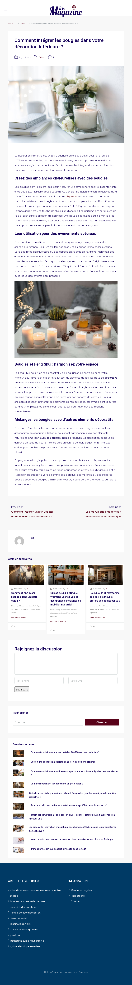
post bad (15, 935)
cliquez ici (71, 196)
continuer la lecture (19, 617)
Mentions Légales (81, 890)
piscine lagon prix (20, 923)
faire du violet (18, 918)
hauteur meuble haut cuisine (27, 940)
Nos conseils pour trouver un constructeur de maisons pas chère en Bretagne (72, 839)
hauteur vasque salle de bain (27, 901)
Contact (76, 901)
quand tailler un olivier (23, 906)
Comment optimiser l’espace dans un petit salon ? (24, 596)
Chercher (102, 722)
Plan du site (78, 895)
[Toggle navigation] (4, 3)
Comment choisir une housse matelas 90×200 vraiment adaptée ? (65, 752)
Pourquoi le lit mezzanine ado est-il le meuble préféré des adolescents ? (105, 596)
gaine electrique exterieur (25, 946)
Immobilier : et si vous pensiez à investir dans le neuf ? (59, 849)
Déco (22, 23)
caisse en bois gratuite (24, 929)
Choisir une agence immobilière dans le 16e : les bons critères (63, 762)
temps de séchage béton (25, 912)
